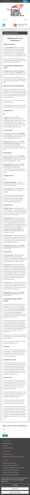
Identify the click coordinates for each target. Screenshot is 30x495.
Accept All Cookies (15, 492)
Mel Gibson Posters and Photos (10, 472)
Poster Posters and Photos (9, 463)
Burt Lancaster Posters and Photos (11, 470)
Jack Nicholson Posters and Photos (11, 474)
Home (3, 29)
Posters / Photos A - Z (7, 454)
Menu (25, 1)
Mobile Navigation (3, 25)
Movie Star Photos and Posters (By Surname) (13, 456)
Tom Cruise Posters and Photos (10, 465)
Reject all (15, 488)
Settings (15, 485)
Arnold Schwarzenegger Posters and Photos (13, 467)
